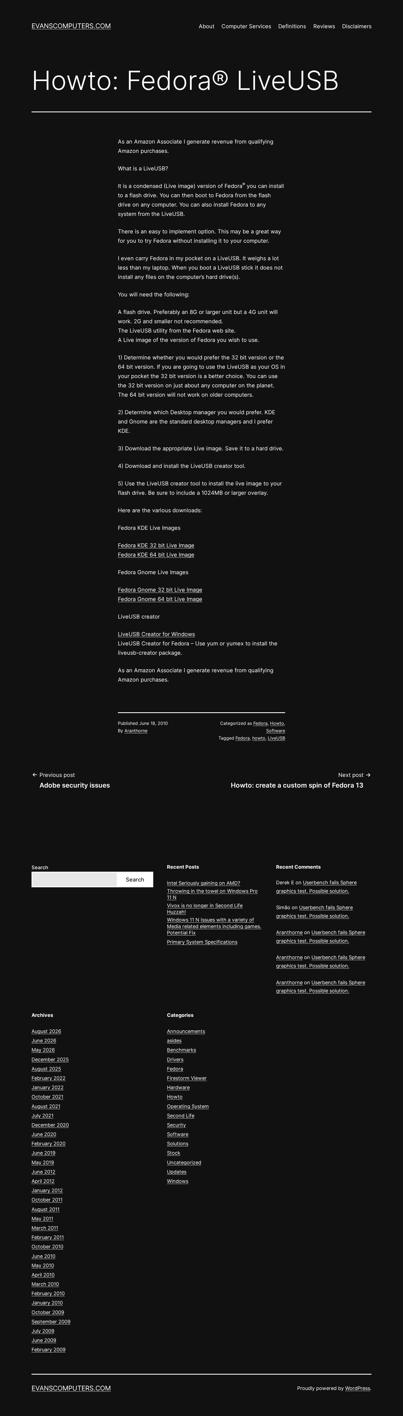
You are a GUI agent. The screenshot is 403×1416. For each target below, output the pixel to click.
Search (40, 867)
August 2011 (45, 1209)
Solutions (177, 1143)
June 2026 (44, 1040)
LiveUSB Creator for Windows (156, 634)
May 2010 (43, 1265)
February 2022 (49, 1078)
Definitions (292, 26)
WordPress (357, 1388)
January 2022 (48, 1087)
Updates (176, 1172)
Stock (173, 1153)
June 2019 (43, 1153)
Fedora (260, 723)
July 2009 (43, 1331)
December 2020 (50, 1125)
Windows (177, 1181)
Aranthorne (135, 730)
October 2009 (48, 1312)
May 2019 (43, 1162)
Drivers (175, 1059)
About (206, 26)
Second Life (180, 1116)
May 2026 (43, 1050)
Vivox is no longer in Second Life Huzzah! (205, 909)
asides (174, 1040)
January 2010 (47, 1303)
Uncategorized (184, 1162)
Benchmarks (181, 1050)
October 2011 (47, 1200)
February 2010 (48, 1293)
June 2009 (44, 1340)
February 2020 (49, 1143)
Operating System (188, 1106)
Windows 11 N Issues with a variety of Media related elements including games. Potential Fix (214, 926)
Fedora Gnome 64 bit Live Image (160, 599)
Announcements (186, 1031)
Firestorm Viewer (187, 1078)
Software (275, 730)
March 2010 (45, 1284)
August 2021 (46, 1106)
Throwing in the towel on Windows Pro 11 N (212, 894)
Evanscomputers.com (71, 26)
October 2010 (47, 1246)
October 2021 (47, 1097)
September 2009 (51, 1322)
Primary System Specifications (202, 942)
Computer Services (246, 26)
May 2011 (42, 1219)
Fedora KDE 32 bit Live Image (156, 545)
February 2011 (48, 1237)
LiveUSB (276, 738)
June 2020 (44, 1134)
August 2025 (46, 1069)
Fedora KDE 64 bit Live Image (156, 554)
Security (176, 1125)
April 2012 (43, 1181)
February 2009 (49, 1349)
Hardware (178, 1087)
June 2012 (43, 1172)
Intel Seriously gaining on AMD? (203, 883)
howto (258, 738)
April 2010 (43, 1275)
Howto (277, 723)
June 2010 (43, 1256)
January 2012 (47, 1190)
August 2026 (46, 1031)
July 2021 (42, 1116)
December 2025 (50, 1059)
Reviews (324, 26)
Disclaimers (356, 26)
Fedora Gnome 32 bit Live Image (160, 590)
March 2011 (45, 1228)
